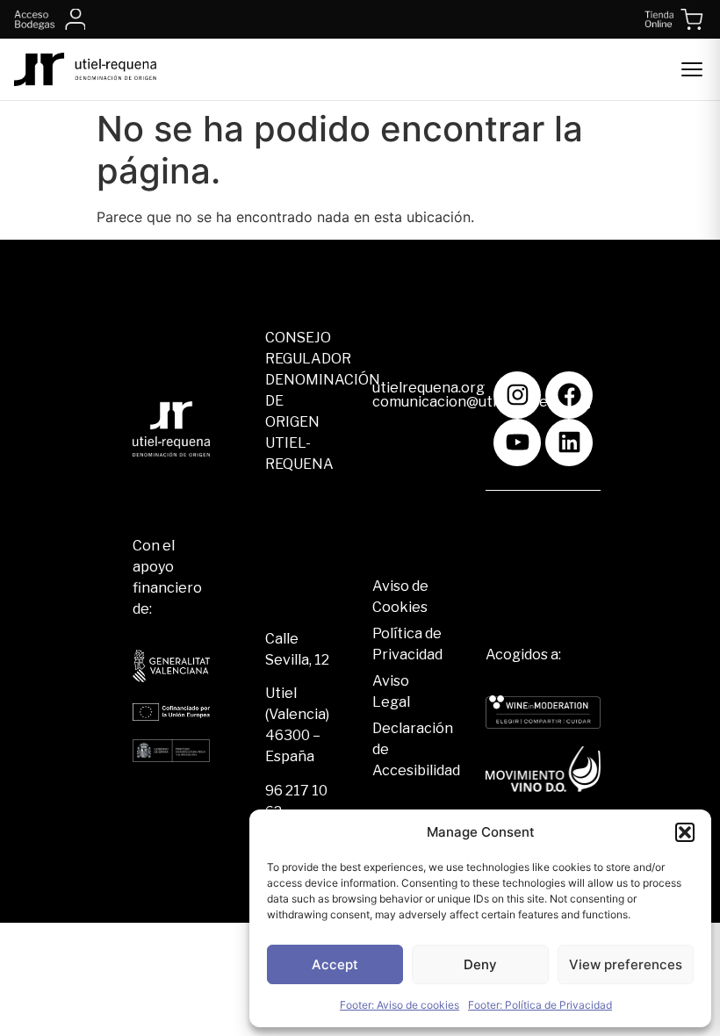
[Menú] (692, 69)
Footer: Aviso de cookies (399, 1004)
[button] (685, 832)
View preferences (625, 964)
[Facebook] (569, 395)
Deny (480, 964)
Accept (335, 964)
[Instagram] (517, 395)
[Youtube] (517, 442)
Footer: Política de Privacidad (540, 1004)
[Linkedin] (569, 442)
